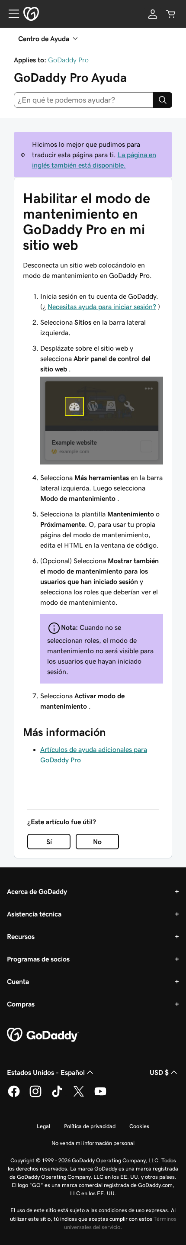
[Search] (162, 100)
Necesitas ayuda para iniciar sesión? (102, 306)
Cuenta (18, 981)
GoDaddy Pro (68, 59)
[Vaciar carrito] (171, 14)
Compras (21, 1003)
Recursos (21, 936)
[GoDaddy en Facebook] (14, 1095)
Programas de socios (38, 958)
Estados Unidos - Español (46, 1072)
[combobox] (83, 100)
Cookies (139, 1126)
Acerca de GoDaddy (37, 891)
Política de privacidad (89, 1126)
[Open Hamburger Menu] (10, 13)
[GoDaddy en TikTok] (57, 1095)
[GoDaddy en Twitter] (79, 1095)
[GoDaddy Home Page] (43, 1035)
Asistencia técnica (34, 913)
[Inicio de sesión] (152, 14)
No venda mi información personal (93, 1143)
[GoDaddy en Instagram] (35, 1095)
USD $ (159, 1072)
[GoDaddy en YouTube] (100, 1095)
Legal (43, 1126)
